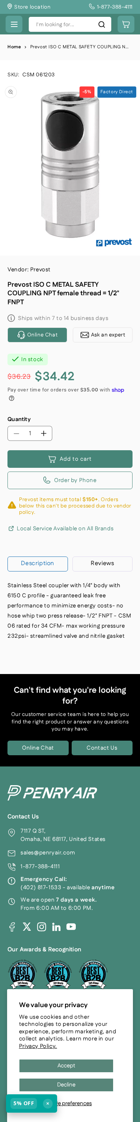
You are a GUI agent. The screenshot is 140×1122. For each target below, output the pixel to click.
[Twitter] (27, 927)
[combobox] (70, 24)
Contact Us (102, 748)
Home (14, 47)
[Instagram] (41, 927)
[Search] (101, 24)
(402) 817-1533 (41, 887)
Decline (66, 1085)
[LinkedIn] (56, 927)
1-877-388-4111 (40, 867)
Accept (66, 1066)
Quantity (19, 419)
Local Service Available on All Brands (65, 529)
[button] (14, 24)
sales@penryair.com (48, 853)
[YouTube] (71, 927)
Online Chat (38, 748)
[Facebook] (12, 927)
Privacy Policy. (38, 1046)
